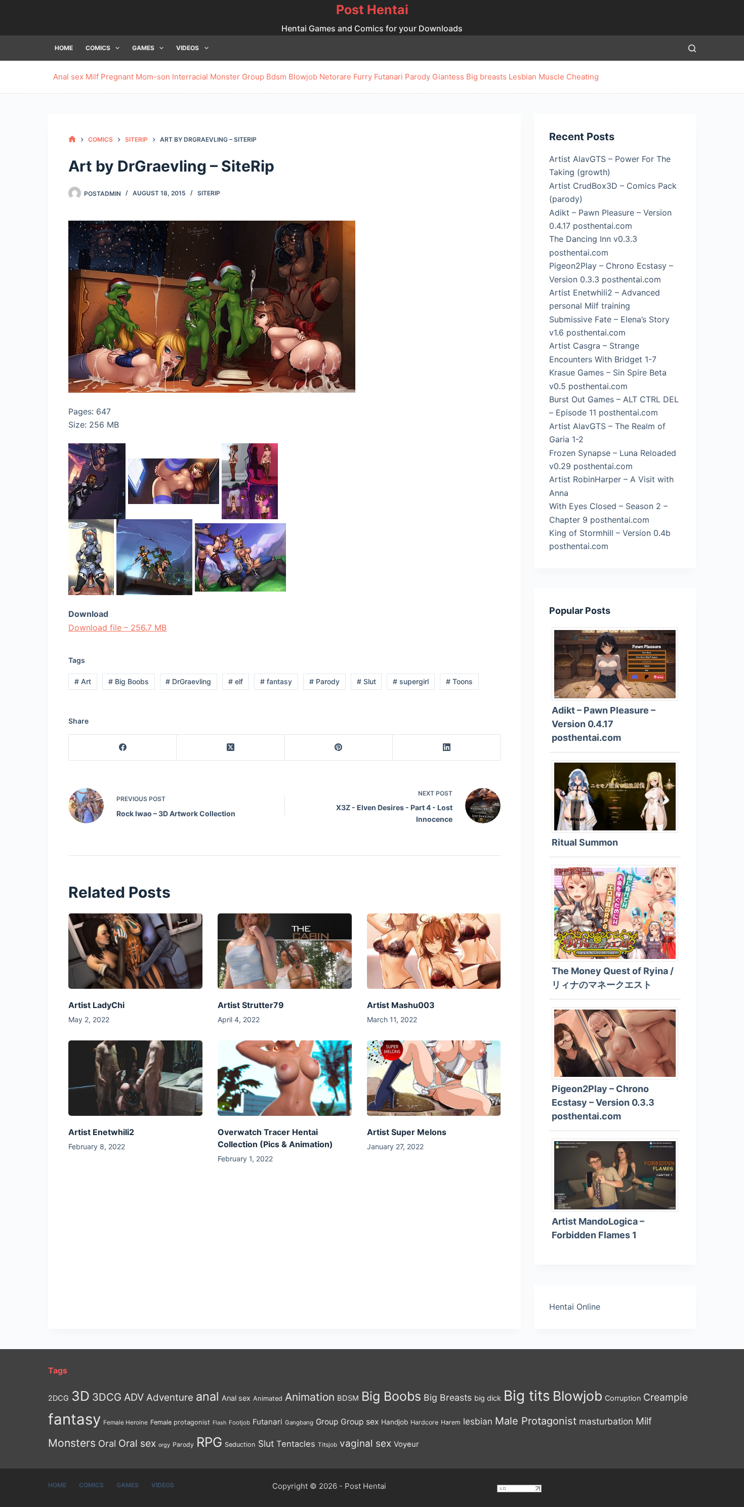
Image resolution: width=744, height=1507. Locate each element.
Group (253, 76)
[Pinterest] (339, 748)
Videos (187, 48)
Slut (366, 681)
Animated (267, 1398)
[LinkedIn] (447, 748)
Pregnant (117, 76)
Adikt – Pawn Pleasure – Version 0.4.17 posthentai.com (603, 724)
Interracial (190, 76)
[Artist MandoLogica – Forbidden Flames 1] (619, 1174)
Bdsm (276, 76)
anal (207, 1396)
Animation (310, 1397)
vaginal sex (365, 1443)
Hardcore (424, 1422)
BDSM (348, 1398)
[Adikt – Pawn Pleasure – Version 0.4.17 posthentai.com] (619, 663)
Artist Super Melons (406, 1132)
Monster (225, 76)
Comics (98, 48)
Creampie (665, 1397)
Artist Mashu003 (401, 1005)
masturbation (606, 1421)
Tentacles (295, 1444)
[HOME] (72, 139)
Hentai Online (574, 1307)
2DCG (58, 1398)
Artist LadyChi (96, 1005)
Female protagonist (180, 1422)
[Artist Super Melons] (434, 1078)
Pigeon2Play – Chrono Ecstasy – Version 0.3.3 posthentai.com (603, 1102)
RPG (209, 1442)
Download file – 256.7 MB (117, 627)
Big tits (527, 1395)
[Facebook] (123, 748)
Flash (219, 1422)
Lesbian (522, 76)
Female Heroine (125, 1422)
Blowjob (302, 76)
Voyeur (406, 1444)
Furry (362, 76)
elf (235, 681)
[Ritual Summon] (619, 795)
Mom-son (153, 76)
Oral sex (137, 1443)
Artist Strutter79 (251, 1005)
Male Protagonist (535, 1421)
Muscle (551, 76)
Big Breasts (448, 1397)
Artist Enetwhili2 (101, 1132)
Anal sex (68, 76)
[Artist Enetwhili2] (135, 1078)
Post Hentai (372, 9)
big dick (487, 1398)
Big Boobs (128, 681)
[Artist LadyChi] (135, 951)
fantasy (276, 681)
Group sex (360, 1422)
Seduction (240, 1444)
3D (80, 1396)
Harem (451, 1422)
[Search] (692, 48)
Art (82, 681)
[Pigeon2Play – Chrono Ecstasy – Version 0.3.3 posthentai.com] (619, 1042)
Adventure (169, 1397)
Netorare (335, 76)
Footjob (239, 1422)
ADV (134, 1397)
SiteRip (208, 193)
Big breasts (486, 76)
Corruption (623, 1398)
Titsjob (327, 1444)
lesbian (477, 1421)
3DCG (106, 1397)
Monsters (72, 1443)
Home (64, 48)
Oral (107, 1443)
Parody (417, 76)
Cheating (582, 76)
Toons (459, 681)
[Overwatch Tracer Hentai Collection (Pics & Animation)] (285, 1078)
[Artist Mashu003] (434, 951)
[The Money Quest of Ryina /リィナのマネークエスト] (619, 912)
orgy (164, 1444)
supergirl (411, 681)
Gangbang (299, 1422)
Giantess (448, 76)
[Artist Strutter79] (285, 951)
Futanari (388, 76)
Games (143, 48)
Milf (92, 76)
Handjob (394, 1422)
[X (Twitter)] (230, 748)
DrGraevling (188, 681)
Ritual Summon (585, 842)
